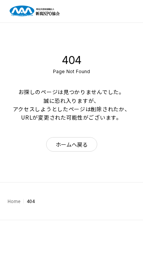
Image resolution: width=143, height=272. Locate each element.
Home (14, 201)
